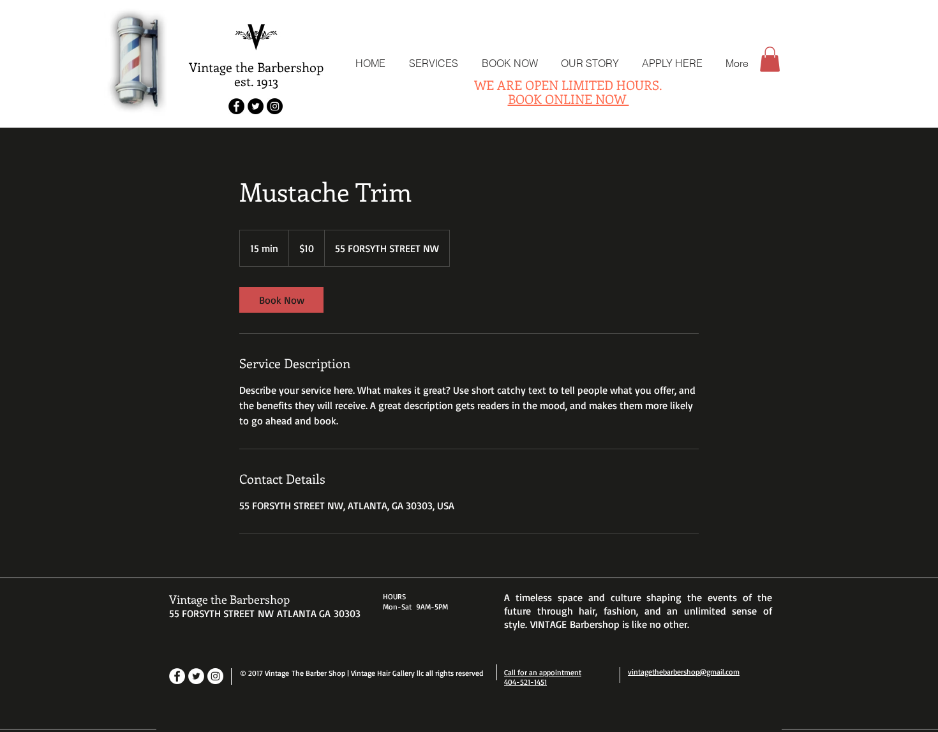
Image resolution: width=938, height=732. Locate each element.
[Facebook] (177, 676)
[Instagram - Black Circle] (275, 106)
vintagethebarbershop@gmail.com (684, 671)
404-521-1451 (525, 682)
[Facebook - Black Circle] (236, 106)
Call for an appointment (542, 672)
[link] (281, 300)
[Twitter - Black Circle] (256, 106)
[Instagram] (215, 676)
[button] (769, 59)
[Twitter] (196, 676)
